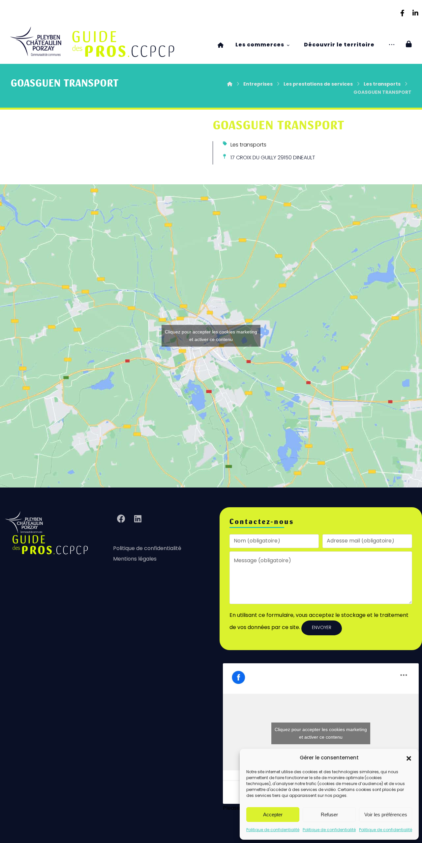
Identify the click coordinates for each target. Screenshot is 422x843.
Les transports (248, 145)
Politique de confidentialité (272, 830)
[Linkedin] (415, 13)
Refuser (329, 814)
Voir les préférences (385, 814)
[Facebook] (402, 13)
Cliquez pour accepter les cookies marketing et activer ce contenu (211, 335)
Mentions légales (135, 559)
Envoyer (321, 627)
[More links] (392, 45)
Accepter (273, 814)
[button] (409, 758)
